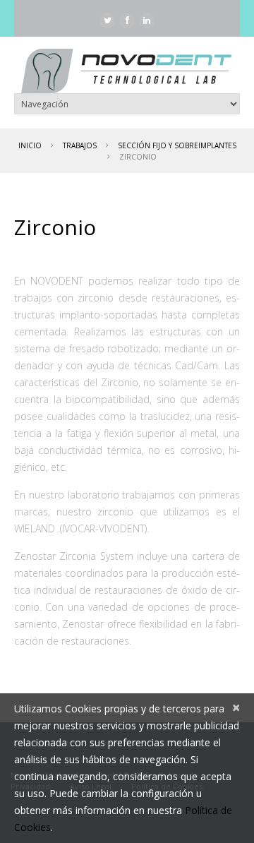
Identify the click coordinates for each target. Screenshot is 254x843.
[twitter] (107, 20)
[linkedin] (147, 20)
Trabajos (80, 145)
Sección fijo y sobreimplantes (177, 145)
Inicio (30, 145)
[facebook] (127, 20)
